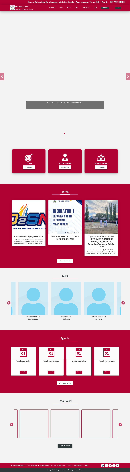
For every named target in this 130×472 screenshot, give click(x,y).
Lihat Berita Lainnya (65, 261)
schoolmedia (66, 470)
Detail (23, 372)
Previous (8, 302)
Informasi (86, 8)
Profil (61, 8)
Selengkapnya (29, 167)
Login (118, 8)
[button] (2, 76)
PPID (69, 8)
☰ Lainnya (105, 8)
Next (122, 302)
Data (77, 8)
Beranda (52, 8)
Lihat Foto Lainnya (65, 446)
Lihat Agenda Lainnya (65, 383)
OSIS (95, 8)
